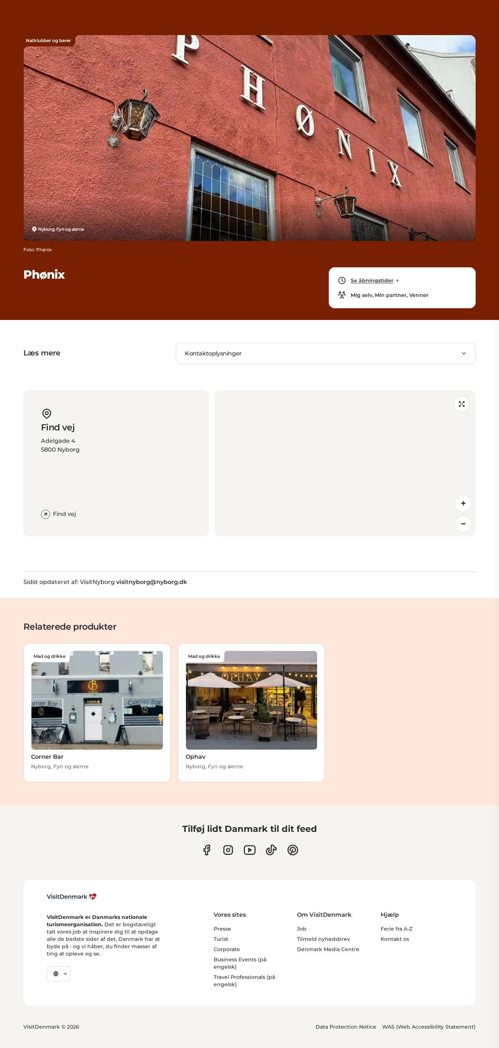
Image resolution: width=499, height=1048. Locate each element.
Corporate (227, 949)
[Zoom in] (463, 503)
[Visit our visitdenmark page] (249, 850)
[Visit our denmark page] (206, 850)
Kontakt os (395, 939)
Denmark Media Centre (328, 949)
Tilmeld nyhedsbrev (323, 939)
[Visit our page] (228, 850)
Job (301, 929)
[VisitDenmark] (72, 896)
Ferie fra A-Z (396, 929)
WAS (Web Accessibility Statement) (429, 1027)
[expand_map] (462, 404)
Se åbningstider (372, 280)
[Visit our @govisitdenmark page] (271, 850)
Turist (221, 939)
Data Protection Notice (346, 1027)
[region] (345, 463)
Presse (222, 929)
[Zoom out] (463, 524)
